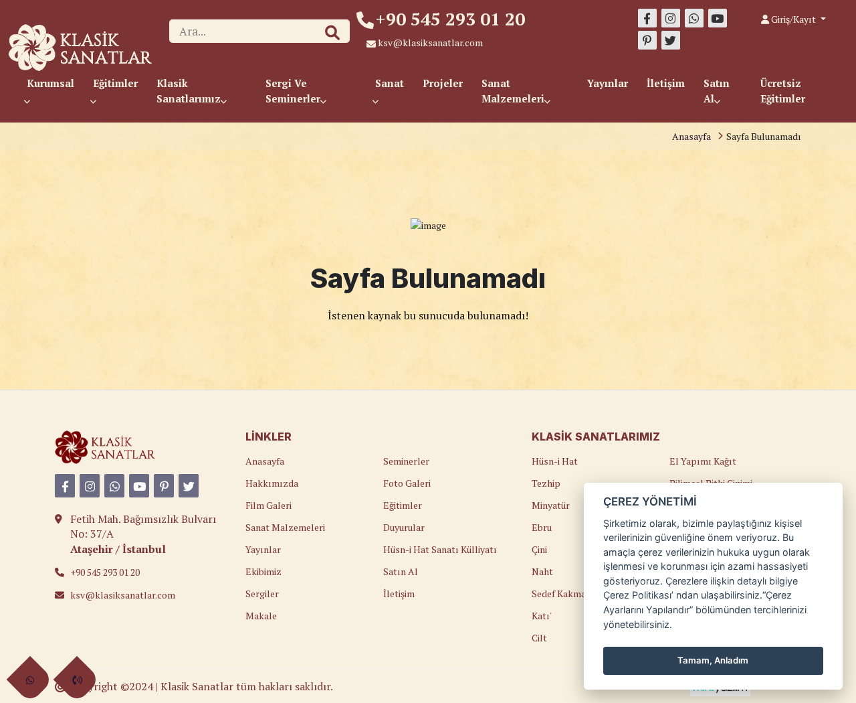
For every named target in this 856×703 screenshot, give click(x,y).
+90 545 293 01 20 (450, 18)
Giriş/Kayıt (793, 19)
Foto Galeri (407, 483)
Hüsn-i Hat (555, 461)
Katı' (542, 615)
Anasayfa (691, 136)
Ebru (542, 527)
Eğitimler (115, 83)
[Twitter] (670, 40)
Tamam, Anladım (712, 660)
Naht (542, 571)
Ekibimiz (263, 571)
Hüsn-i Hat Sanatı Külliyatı (440, 549)
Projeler (443, 83)
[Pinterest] (647, 40)
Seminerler (406, 461)
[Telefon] (77, 680)
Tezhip (546, 483)
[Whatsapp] (694, 18)
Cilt (539, 637)
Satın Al (717, 90)
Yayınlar (607, 83)
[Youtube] (717, 18)
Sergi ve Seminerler (294, 90)
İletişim (666, 83)
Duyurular (404, 527)
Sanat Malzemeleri (514, 90)
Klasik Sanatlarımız (189, 90)
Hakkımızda (271, 483)
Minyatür (551, 505)
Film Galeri (268, 505)
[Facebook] (647, 18)
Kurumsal (50, 83)
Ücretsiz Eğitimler (782, 90)
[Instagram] (670, 18)
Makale (261, 615)
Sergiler (262, 593)
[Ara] (332, 32)
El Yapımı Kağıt (702, 461)
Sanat (389, 83)
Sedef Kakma (559, 593)
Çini (539, 549)
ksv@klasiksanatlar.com (430, 42)
